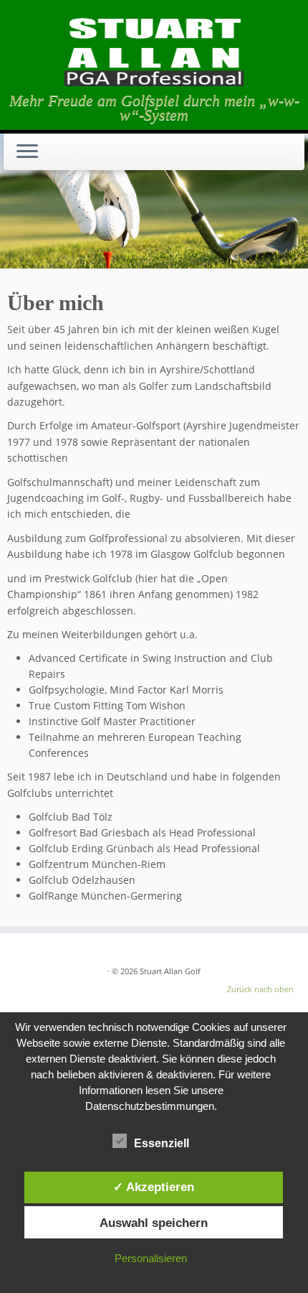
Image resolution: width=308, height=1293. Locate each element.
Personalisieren (151, 1258)
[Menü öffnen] (27, 152)
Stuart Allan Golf (170, 971)
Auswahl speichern (154, 1222)
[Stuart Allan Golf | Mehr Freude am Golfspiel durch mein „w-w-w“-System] (154, 50)
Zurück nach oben (260, 989)
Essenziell (161, 1143)
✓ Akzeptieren (153, 1186)
